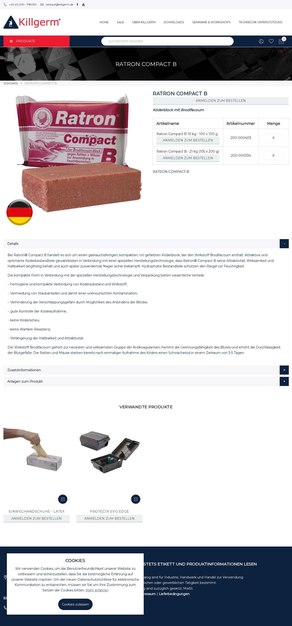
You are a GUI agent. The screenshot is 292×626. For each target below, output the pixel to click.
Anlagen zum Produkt (25, 381)
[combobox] (167, 41)
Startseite (10, 83)
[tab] (146, 243)
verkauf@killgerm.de (59, 4)
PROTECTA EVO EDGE (109, 511)
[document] (75, 584)
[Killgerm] (31, 22)
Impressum (146, 594)
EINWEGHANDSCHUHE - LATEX (37, 511)
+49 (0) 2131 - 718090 (23, 4)
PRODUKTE (25, 41)
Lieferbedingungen (174, 594)
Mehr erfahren (97, 590)
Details (12, 244)
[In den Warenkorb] (62, 499)
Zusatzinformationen (24, 370)
